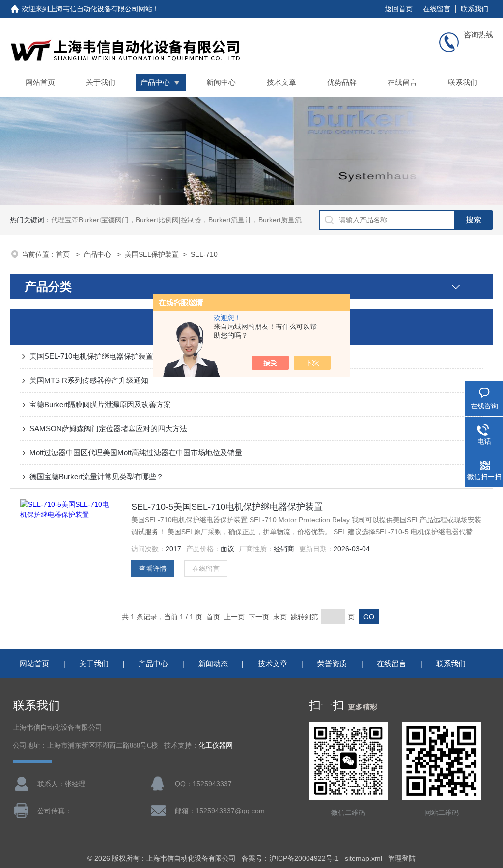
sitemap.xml (363, 858)
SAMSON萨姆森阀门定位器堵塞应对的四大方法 (108, 428)
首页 (64, 254)
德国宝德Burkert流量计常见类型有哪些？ (96, 476)
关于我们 (100, 82)
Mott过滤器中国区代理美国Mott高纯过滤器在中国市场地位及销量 (135, 452)
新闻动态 (213, 663)
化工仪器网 (215, 745)
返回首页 (399, 9)
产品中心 (155, 82)
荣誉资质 (332, 663)
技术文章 (281, 82)
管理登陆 (402, 858)
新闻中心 (221, 82)
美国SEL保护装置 (152, 254)
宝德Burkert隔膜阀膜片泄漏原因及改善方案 (100, 404)
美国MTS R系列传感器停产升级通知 (88, 380)
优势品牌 (342, 82)
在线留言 (436, 9)
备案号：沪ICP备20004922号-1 (290, 858)
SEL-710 (204, 254)
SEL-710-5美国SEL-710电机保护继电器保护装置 (227, 507)
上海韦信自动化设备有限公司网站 (100, 9)
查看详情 (153, 568)
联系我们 (474, 9)
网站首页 (40, 82)
